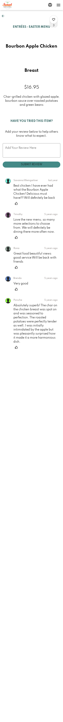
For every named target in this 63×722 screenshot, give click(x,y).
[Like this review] (17, 203)
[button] (4, 16)
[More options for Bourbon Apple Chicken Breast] (54, 19)
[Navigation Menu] (58, 5)
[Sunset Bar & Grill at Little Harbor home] (18, 5)
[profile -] (50, 5)
